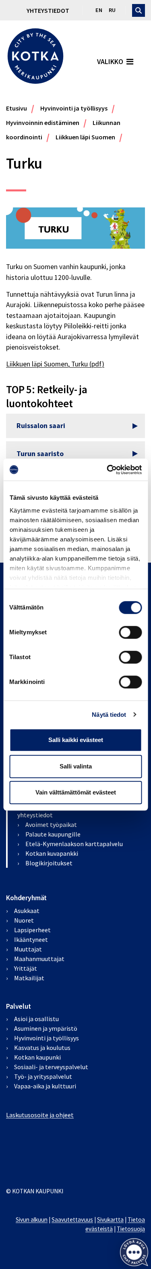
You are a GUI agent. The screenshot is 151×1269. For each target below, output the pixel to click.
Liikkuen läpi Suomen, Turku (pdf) (55, 364)
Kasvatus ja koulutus (42, 1048)
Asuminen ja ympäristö (45, 1028)
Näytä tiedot (109, 714)
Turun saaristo (40, 453)
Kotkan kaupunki (37, 1057)
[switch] (130, 632)
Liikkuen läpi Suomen (85, 137)
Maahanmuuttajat (39, 959)
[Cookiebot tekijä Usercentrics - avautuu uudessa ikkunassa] (107, 470)
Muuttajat (28, 949)
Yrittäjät (25, 968)
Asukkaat (26, 911)
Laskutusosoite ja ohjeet (40, 1115)
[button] (134, 1252)
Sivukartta (110, 1219)
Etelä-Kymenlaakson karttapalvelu (74, 844)
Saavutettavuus (72, 1219)
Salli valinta (76, 766)
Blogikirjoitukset (48, 863)
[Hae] (138, 10)
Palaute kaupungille (53, 834)
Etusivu (16, 108)
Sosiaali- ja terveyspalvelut (51, 1067)
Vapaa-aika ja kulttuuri (45, 1086)
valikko (110, 61)
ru (112, 10)
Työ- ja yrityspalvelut (43, 1076)
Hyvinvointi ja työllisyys (74, 108)
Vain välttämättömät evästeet (75, 792)
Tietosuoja (131, 1229)
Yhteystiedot (48, 10)
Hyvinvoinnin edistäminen (42, 123)
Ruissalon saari (41, 425)
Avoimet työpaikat (51, 825)
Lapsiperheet (32, 930)
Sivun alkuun (32, 1219)
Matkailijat (29, 978)
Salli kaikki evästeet (75, 739)
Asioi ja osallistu (36, 1019)
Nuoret (24, 920)
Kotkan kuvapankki (51, 853)
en (98, 10)
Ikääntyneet (31, 939)
